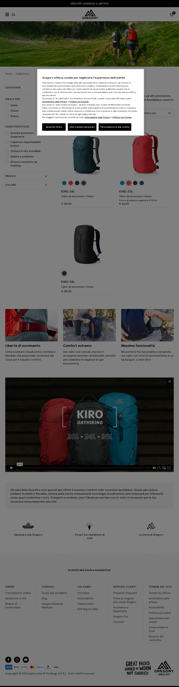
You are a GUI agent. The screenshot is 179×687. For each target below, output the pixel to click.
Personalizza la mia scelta (115, 127)
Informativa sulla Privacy (54, 101)
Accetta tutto (54, 127)
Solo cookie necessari (82, 127)
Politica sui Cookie (79, 101)
